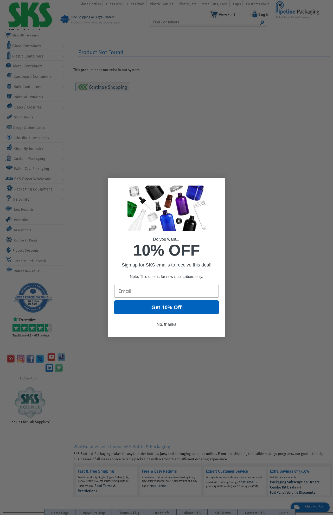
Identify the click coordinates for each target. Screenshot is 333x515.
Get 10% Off (166, 307)
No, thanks (166, 324)
